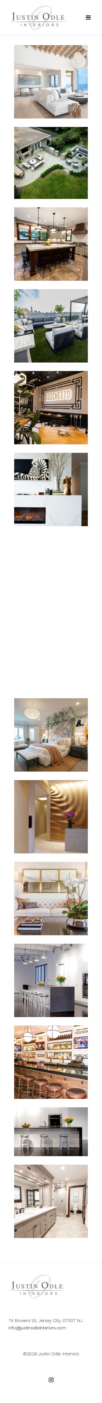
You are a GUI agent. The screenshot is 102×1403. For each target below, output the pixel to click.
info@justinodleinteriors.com (37, 1327)
